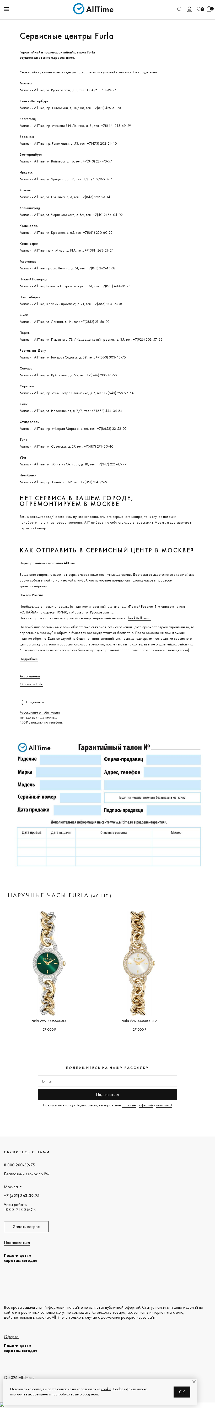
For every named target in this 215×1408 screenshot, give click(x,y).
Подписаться (107, 1094)
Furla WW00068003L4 (49, 1020)
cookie (106, 1389)
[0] (199, 9)
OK (182, 1392)
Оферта (11, 1336)
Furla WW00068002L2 (139, 1020)
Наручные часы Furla (48, 895)
